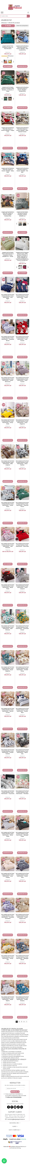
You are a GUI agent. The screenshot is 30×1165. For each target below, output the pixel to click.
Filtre (8, 26)
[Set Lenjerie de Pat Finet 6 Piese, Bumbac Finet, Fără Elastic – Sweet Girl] (22, 284)
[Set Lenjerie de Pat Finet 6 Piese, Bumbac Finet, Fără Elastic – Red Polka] (22, 534)
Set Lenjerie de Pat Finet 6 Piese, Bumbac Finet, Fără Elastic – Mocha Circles (7, 710)
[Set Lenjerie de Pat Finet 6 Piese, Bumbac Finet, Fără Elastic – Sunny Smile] (8, 410)
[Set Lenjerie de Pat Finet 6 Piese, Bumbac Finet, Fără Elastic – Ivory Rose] (8, 781)
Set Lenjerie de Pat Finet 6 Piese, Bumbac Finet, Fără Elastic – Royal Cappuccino (22, 916)
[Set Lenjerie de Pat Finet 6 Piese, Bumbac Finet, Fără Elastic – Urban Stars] (8, 492)
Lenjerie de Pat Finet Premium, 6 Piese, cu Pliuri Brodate (7, 47)
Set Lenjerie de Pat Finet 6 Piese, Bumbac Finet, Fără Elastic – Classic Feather (7, 751)
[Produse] (2, 13)
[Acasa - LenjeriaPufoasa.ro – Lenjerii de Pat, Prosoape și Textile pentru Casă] (15, 7)
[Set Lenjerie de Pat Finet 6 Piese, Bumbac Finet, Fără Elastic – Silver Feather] (22, 451)
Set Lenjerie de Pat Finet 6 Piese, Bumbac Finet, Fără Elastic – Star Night (7, 296)
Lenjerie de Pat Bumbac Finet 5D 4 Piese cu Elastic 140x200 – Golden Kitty (7, 214)
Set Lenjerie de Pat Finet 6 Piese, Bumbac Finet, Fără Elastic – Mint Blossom (7, 628)
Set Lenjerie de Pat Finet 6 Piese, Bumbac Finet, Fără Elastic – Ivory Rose (7, 792)
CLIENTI (14, 1126)
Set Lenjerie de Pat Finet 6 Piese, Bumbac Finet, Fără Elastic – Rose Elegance (22, 422)
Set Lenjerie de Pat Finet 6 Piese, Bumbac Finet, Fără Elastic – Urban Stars (7, 504)
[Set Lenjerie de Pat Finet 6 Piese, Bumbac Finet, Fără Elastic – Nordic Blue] (22, 698)
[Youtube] (15, 1107)
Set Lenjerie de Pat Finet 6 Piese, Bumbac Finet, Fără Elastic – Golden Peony (22, 669)
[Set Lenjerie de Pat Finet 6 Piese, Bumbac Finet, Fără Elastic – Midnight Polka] (22, 822)
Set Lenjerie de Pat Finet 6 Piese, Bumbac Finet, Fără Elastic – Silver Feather (22, 463)
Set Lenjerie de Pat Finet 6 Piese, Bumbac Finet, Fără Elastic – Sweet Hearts (7, 999)
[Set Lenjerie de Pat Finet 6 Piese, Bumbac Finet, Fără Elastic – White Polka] (8, 822)
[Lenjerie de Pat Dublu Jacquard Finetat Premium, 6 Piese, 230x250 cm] (22, 201)
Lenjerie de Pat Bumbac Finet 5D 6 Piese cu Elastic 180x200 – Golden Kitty (22, 89)
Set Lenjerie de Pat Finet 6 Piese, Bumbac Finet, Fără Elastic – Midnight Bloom (22, 957)
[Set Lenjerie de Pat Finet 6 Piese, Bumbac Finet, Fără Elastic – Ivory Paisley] (8, 864)
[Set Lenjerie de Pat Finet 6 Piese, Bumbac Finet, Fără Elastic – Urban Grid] (22, 864)
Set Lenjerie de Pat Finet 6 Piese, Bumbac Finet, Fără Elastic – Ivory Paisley (7, 875)
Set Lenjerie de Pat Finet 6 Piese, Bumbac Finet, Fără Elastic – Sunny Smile (7, 422)
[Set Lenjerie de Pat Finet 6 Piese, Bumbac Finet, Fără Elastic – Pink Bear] (22, 781)
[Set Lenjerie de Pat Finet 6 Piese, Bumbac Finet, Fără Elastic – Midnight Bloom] (22, 946)
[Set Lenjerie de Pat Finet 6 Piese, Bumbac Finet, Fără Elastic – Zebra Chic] (22, 740)
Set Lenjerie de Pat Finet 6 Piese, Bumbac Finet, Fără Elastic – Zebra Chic (22, 751)
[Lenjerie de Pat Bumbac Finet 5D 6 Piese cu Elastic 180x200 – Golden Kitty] (22, 78)
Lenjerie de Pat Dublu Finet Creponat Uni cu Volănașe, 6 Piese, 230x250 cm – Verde (8, 254)
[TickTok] (18, 1107)
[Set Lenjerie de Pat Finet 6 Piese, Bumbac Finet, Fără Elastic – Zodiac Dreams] (22, 987)
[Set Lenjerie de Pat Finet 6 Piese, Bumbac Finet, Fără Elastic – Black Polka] (8, 575)
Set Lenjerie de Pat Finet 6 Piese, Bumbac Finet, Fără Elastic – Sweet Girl (22, 296)
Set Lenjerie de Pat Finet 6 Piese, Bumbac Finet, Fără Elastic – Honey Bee (7, 957)
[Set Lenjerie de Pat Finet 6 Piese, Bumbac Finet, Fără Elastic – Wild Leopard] (8, 451)
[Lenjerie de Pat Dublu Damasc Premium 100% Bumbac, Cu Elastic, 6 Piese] (8, 77)
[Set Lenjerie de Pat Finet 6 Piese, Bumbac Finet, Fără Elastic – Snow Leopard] (22, 575)
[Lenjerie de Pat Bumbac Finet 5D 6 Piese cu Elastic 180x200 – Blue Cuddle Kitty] (22, 37)
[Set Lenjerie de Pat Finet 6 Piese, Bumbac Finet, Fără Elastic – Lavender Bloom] (8, 326)
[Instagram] (21, 1107)
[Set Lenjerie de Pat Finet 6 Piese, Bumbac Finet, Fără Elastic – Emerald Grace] (22, 493)
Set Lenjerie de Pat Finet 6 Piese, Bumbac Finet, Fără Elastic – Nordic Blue (22, 710)
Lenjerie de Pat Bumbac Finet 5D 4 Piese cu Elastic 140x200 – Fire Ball (22, 170)
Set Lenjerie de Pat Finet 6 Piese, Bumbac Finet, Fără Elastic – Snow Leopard (22, 586)
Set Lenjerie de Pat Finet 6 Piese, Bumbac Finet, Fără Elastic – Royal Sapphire (7, 669)
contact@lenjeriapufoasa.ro (16, 1119)
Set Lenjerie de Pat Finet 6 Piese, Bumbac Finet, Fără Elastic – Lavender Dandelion (7, 916)
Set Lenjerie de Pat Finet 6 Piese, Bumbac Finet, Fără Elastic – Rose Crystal (22, 379)
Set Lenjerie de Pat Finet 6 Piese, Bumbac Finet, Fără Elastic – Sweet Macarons (7, 379)
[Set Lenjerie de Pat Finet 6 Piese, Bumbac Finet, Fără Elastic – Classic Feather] (8, 740)
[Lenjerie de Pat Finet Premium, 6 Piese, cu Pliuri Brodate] (8, 37)
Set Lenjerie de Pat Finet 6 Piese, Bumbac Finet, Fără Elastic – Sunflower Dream (22, 628)
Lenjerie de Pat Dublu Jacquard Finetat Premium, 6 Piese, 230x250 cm (22, 214)
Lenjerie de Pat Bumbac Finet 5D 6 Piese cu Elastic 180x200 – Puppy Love (7, 129)
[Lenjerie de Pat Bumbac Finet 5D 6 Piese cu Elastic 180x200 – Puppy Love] (8, 118)
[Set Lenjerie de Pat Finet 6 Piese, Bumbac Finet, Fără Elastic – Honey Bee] (8, 946)
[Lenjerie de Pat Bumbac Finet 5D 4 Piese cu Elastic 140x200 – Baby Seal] (8, 159)
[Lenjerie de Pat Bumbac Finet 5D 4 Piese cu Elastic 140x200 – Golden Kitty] (8, 201)
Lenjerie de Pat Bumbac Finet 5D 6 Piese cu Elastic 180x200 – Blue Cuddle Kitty (22, 48)
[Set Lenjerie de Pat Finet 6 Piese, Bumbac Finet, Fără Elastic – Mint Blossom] (8, 616)
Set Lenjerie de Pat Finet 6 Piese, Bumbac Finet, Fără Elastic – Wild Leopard (7, 463)
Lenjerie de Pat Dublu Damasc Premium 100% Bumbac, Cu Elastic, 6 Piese (8, 89)
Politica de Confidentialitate (13, 1097)
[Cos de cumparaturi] (28, 12)
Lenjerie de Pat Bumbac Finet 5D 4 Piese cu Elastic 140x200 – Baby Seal (7, 170)
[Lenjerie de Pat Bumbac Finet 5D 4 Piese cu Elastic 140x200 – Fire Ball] (22, 159)
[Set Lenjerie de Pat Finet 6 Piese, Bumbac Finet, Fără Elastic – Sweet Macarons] (8, 368)
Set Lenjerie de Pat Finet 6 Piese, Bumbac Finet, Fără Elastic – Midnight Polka (22, 834)
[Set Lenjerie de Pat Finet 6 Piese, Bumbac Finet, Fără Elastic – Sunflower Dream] (22, 616)
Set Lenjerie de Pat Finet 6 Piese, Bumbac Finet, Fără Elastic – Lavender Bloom (7, 338)
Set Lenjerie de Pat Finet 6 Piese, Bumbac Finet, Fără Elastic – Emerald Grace (22, 504)
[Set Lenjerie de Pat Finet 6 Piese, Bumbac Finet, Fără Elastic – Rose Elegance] (22, 410)
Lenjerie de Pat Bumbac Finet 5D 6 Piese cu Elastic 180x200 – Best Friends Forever (22, 129)
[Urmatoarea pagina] (26, 1022)
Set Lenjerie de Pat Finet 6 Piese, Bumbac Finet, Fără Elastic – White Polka (7, 834)
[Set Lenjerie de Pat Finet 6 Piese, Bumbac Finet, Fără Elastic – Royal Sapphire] (8, 657)
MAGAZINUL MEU (14, 1123)
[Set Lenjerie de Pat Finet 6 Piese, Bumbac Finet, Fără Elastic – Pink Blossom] (8, 534)
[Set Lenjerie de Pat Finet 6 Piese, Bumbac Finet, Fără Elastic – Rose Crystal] (22, 368)
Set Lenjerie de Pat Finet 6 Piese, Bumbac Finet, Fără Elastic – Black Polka (7, 586)
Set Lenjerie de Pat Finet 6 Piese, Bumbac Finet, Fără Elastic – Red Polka (22, 545)
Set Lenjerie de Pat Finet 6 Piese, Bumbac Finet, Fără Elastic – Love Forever (22, 338)
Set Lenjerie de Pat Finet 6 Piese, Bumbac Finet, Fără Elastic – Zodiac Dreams (22, 999)
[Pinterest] (11, 1107)
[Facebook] (8, 1107)
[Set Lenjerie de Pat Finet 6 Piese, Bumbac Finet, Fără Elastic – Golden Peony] (22, 657)
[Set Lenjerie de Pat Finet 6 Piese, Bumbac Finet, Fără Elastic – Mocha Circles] (8, 699)
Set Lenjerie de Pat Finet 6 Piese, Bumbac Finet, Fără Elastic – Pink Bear (22, 792)
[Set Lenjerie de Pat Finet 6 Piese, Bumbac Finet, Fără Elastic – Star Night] (8, 284)
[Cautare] (28, 16)
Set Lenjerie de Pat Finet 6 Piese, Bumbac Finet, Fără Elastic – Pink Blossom (7, 545)
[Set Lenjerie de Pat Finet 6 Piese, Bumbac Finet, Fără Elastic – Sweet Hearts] (8, 987)
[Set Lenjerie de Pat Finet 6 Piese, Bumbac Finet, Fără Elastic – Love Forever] (22, 326)
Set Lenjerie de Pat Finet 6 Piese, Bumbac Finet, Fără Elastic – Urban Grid (22, 875)
